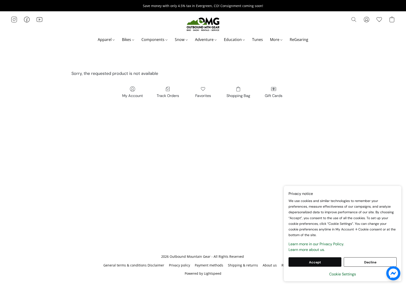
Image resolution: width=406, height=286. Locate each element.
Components (153, 39)
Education (233, 39)
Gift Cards (273, 95)
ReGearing (299, 39)
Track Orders (168, 95)
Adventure (205, 39)
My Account (132, 95)
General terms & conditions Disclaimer (133, 265)
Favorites (203, 95)
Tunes (257, 39)
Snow (180, 39)
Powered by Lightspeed (203, 273)
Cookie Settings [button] (342, 274)
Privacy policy (179, 265)
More (275, 39)
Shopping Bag (238, 95)
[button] (203, 24)
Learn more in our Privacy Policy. (316, 244)
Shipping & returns (243, 265)
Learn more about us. (307, 249)
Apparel (105, 39)
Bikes (127, 39)
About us (270, 265)
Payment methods (209, 265)
